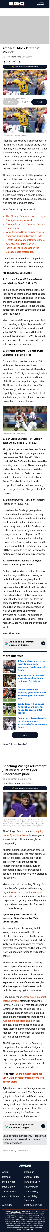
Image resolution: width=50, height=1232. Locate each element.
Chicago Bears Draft (19, 744)
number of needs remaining (17, 1020)
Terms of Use (9, 1191)
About (5, 1172)
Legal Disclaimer (11, 1196)
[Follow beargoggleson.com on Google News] (43, 643)
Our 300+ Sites (31, 1176)
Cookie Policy (31, 1191)
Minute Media (16, 1212)
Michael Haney (13, 783)
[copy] (19, 62)
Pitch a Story (8, 1186)
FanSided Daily (32, 1181)
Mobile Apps (8, 1181)
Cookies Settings (33, 1205)
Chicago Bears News (19, 1151)
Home (5, 744)
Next (39, 102)
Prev (10, 102)
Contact (6, 1176)
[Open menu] (4, 4)
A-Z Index (7, 1205)
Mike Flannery (13, 57)
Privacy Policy (31, 1186)
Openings (29, 1172)
